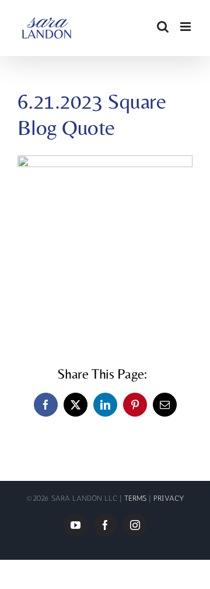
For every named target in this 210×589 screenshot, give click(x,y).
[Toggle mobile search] (163, 26)
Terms (136, 498)
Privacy (168, 498)
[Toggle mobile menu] (186, 26)
